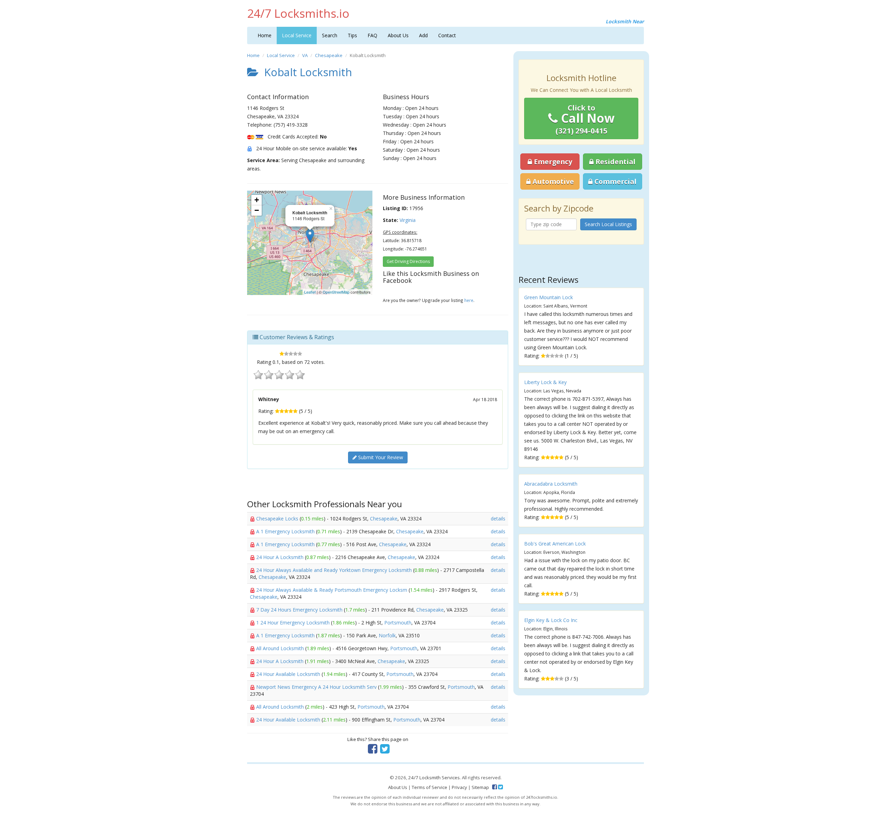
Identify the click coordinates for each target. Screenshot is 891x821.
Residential (615, 161)
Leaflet (310, 292)
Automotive (552, 181)
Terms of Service (429, 787)
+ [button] (256, 200)
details (498, 518)
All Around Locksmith (280, 648)
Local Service (297, 35)
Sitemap (480, 787)
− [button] (256, 210)
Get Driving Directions (408, 261)
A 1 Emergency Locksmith (286, 531)
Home (264, 35)
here (468, 300)
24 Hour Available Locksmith (289, 674)
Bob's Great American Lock (555, 543)
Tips (352, 35)
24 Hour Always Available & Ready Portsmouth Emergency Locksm (332, 590)
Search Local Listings (608, 224)
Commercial (615, 181)
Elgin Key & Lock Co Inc (550, 620)
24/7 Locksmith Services (434, 777)
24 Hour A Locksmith (280, 557)
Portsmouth (397, 622)
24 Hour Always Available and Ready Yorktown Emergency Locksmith (334, 570)
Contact (447, 35)
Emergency (552, 161)
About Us (398, 35)
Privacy (459, 787)
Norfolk (387, 635)
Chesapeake (328, 55)
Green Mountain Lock (548, 297)
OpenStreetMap (336, 292)
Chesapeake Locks (278, 518)
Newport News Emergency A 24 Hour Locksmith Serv (317, 687)
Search (329, 35)
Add (423, 35)
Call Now (585, 119)
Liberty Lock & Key (545, 382)
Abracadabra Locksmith (550, 483)
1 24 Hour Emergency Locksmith (293, 622)
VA (305, 55)
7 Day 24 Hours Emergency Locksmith (300, 609)
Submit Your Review (380, 457)
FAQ (372, 35)
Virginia (408, 220)
